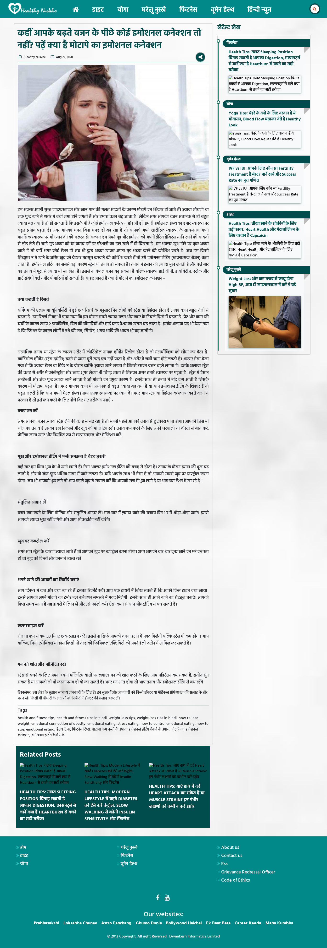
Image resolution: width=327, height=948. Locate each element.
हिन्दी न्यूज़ (259, 10)
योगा (123, 10)
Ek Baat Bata (218, 923)
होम (23, 847)
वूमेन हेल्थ (222, 10)
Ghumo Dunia (149, 923)
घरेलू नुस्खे (154, 10)
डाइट (98, 10)
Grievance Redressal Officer (248, 872)
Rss (224, 863)
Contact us (231, 855)
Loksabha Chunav (80, 923)
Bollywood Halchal (184, 923)
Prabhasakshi (46, 923)
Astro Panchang (116, 923)
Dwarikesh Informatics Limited (194, 936)
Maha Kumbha (279, 923)
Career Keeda (248, 923)
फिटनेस (188, 10)
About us (230, 847)
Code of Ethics (235, 880)
